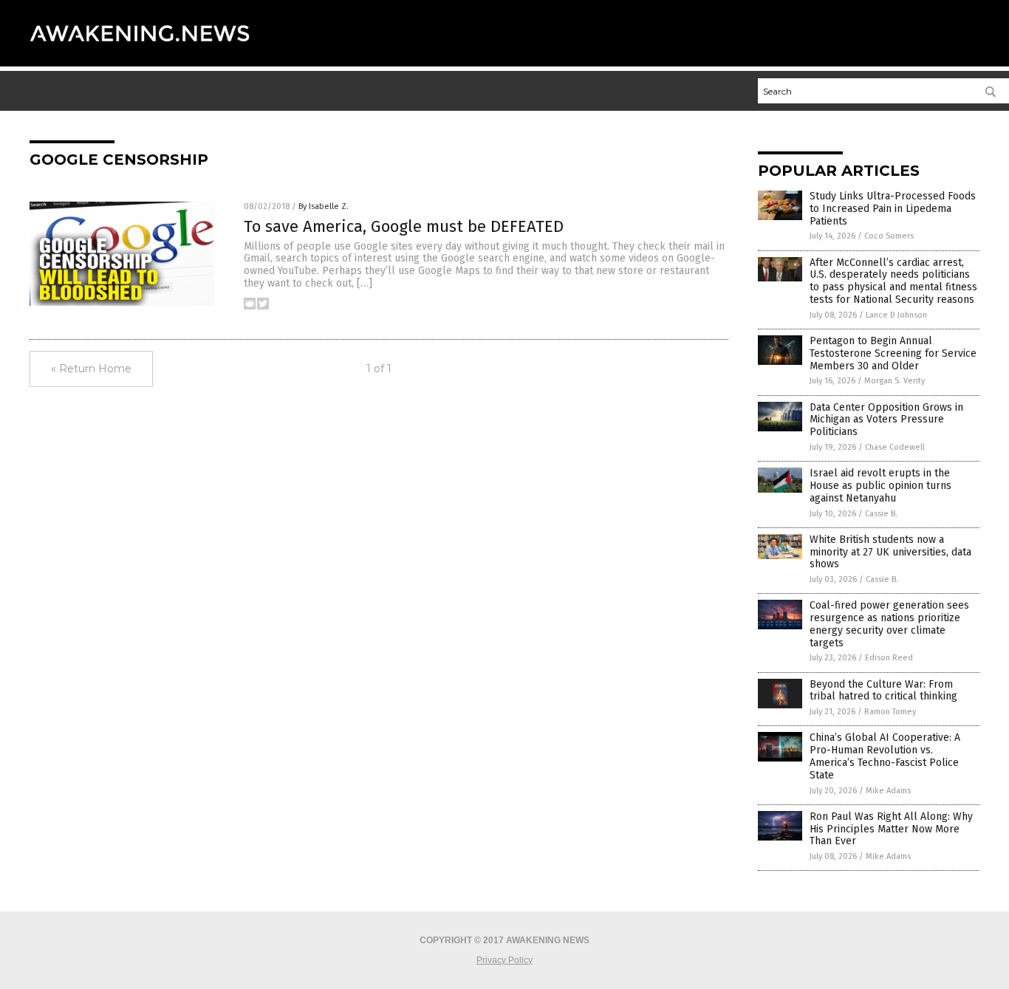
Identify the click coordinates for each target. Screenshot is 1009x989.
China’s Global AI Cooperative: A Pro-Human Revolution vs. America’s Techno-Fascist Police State (885, 756)
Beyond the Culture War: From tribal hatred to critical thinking (883, 690)
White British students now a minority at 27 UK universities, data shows (890, 552)
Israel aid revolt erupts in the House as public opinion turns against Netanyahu (880, 485)
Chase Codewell (895, 447)
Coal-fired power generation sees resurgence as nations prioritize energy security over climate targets (889, 624)
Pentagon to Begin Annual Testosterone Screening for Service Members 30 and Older (893, 353)
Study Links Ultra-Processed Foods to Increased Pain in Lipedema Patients (893, 208)
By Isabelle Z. (323, 206)
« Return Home (91, 368)
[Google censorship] (140, 55)
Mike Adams (888, 790)
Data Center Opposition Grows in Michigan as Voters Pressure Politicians (886, 420)
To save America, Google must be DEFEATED (404, 226)
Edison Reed (889, 658)
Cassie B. (881, 514)
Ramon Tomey (890, 711)
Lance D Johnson (896, 315)
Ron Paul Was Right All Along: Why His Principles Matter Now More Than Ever (891, 829)
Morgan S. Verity (894, 381)
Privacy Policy (504, 960)
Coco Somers (889, 236)
